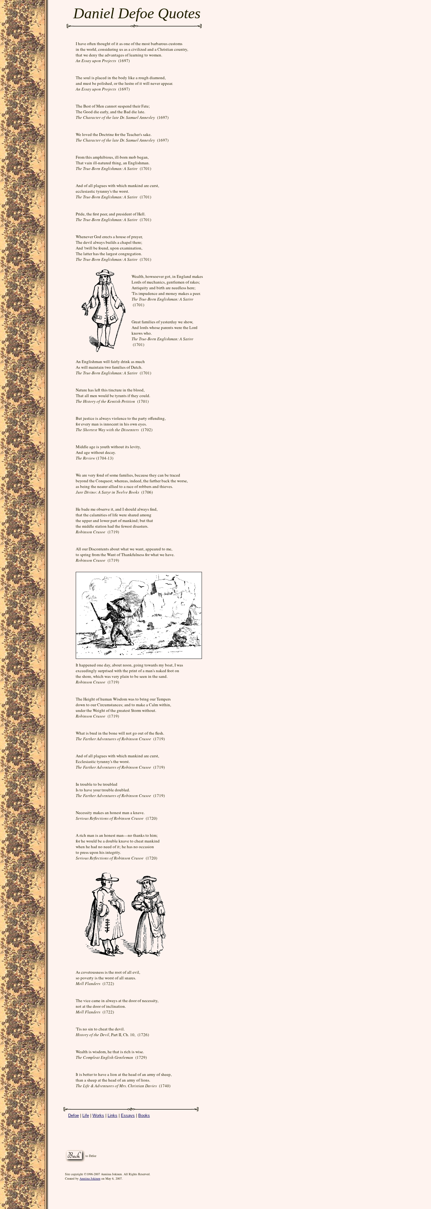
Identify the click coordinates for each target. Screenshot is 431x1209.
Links (112, 1115)
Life (85, 1115)
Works (98, 1115)
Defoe (73, 1115)
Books (144, 1115)
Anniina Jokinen (90, 1178)
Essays (128, 1115)
